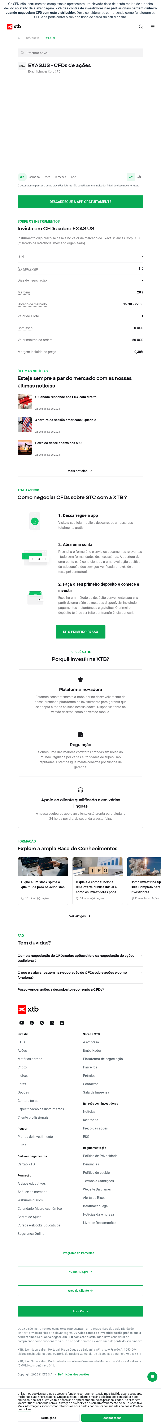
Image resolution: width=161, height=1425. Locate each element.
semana (34, 177)
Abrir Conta (80, 1311)
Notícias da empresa (98, 1214)
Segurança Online (31, 1233)
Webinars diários (30, 1200)
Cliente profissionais (33, 1117)
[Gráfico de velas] (139, 177)
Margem (24, 292)
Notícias (89, 1111)
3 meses (60, 177)
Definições (48, 1418)
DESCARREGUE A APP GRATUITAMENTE (80, 201)
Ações (22, 1050)
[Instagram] (62, 1023)
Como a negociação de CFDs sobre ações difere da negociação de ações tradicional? (76, 958)
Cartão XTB (26, 1164)
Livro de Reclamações (99, 1222)
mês (47, 177)
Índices (23, 1075)
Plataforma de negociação (103, 1059)
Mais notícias (78, 471)
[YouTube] (22, 1023)
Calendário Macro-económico (40, 1208)
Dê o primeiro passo (80, 632)
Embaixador (92, 1050)
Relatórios (90, 1120)
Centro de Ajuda (30, 1217)
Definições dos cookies (73, 1374)
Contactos (90, 1084)
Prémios (89, 1075)
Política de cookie (96, 1172)
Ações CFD (32, 38)
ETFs (21, 1042)
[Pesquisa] (141, 27)
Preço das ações (95, 1128)
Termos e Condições (98, 1181)
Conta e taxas (28, 1100)
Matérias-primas (30, 1059)
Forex (22, 1084)
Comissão (25, 328)
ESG (86, 1136)
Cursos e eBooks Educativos (39, 1225)
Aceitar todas (112, 1418)
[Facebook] (32, 1023)
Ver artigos (78, 916)
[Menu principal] (153, 27)
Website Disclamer (97, 1189)
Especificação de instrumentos (41, 1109)
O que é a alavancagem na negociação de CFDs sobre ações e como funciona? (72, 975)
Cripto (22, 1067)
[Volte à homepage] (19, 38)
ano (73, 177)
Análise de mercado (32, 1191)
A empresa (91, 1042)
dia (22, 177)
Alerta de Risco (94, 1197)
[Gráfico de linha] (131, 177)
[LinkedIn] (52, 1023)
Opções (23, 1092)
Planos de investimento (35, 1136)
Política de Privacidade (100, 1156)
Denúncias (91, 1164)
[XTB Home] (12, 27)
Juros (22, 1145)
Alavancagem (28, 268)
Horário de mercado (32, 304)
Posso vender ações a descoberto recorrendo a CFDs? (61, 989)
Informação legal (96, 1206)
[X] (42, 1023)
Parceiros (90, 1067)
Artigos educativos (32, 1183)
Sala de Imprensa (96, 1092)
